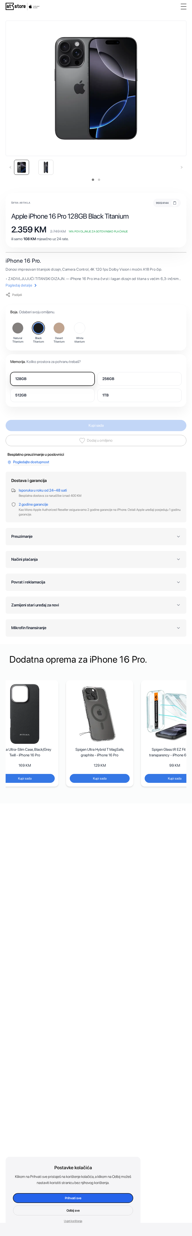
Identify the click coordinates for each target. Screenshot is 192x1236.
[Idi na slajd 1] (93, 180)
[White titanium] (79, 328)
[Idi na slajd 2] (99, 180)
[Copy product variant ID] (174, 203)
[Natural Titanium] (17, 328)
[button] (19, 167)
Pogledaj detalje (19, 285)
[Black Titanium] (38, 328)
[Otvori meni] (183, 6)
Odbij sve (73, 1210)
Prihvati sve (73, 1198)
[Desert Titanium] (59, 328)
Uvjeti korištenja (73, 1221)
